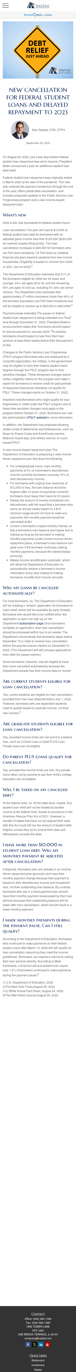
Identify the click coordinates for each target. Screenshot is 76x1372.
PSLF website (37, 417)
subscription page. (32, 623)
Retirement (38, 1360)
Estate (38, 1369)
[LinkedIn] (40, 1344)
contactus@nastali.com (38, 1338)
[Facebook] (27, 1344)
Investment (38, 1365)
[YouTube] (47, 1344)
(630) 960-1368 (42, 1319)
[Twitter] (34, 1344)
